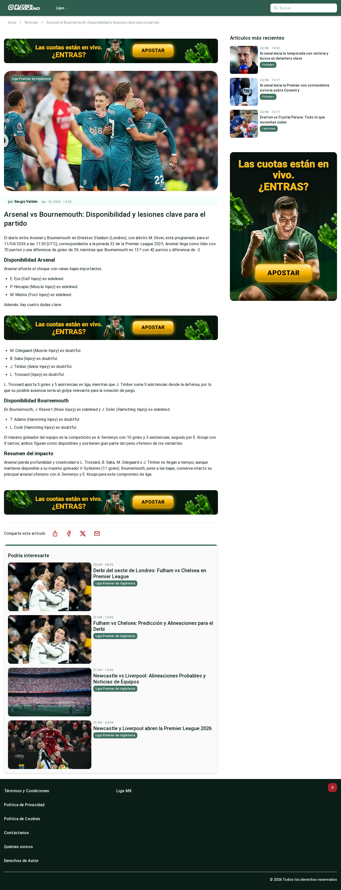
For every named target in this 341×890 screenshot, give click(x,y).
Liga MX (124, 790)
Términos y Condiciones (26, 790)
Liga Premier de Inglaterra (31, 79)
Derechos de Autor (21, 860)
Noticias (31, 22)
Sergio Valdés (26, 202)
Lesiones (268, 128)
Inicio (12, 22)
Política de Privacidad (24, 804)
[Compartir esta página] (55, 534)
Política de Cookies (22, 818)
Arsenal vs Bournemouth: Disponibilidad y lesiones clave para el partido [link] (102, 22)
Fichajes (268, 64)
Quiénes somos (18, 846)
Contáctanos (16, 832)
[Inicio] (24, 8)
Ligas (60, 8)
